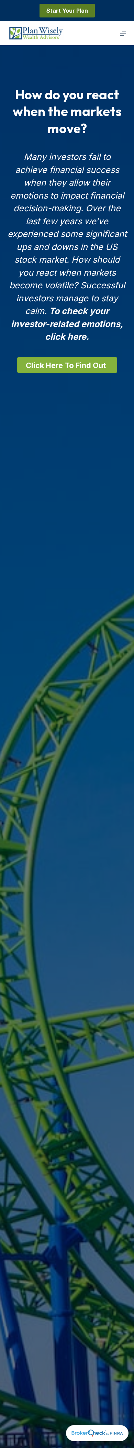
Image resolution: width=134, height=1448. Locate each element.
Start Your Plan (67, 10)
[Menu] (123, 33)
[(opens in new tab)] (97, 1432)
